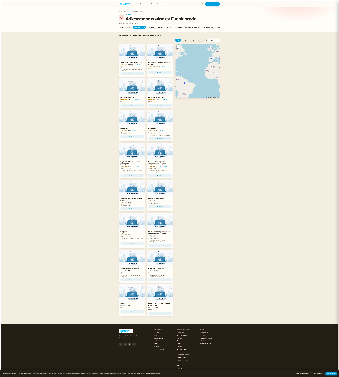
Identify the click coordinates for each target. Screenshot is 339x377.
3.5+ (201, 40)
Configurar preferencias (302, 373)
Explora (142, 4)
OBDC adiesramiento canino (157, 268)
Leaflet (208, 97)
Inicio (135, 4)
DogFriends (124, 128)
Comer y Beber (158, 338)
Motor (155, 343)
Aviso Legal (203, 341)
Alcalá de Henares (182, 335)
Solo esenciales (318, 373)
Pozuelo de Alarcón (182, 360)
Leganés (179, 346)
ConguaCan (124, 232)
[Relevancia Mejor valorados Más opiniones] (212, 40)
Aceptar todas (331, 373)
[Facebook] (121, 344)
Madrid (179, 352)
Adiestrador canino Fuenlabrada (131, 62)
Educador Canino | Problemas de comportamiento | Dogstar (159, 163)
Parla (178, 365)
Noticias (152, 4)
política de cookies (142, 373)
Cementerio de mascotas (164, 27)
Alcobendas (180, 363)
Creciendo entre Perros (156, 199)
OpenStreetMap (216, 97)
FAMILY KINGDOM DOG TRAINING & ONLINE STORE (159, 304)
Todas (121, 27)
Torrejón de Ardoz (182, 357)
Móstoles (179, 343)
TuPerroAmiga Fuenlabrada (129, 268)
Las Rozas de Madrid (183, 354)
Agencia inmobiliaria (160, 349)
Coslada (179, 368)
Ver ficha (131, 74)
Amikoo (122, 303)
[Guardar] (142, 46)
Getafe (179, 341)
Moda (155, 341)
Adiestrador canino (139, 27)
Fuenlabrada (180, 332)
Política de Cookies (205, 343)
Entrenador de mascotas (192, 27)
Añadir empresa (213, 4)
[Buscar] (202, 4)
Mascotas (126, 11)
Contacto (160, 4)
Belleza (156, 335)
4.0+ (193, 40)
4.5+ (186, 40)
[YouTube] (134, 344)
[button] (211, 58)
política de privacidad (154, 373)
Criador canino (178, 27)
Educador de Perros (127, 97)
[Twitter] (125, 344)
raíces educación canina (156, 97)
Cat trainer (151, 27)
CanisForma (152, 128)
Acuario (129, 27)
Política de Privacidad (206, 338)
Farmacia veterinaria (207, 27)
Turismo (156, 346)
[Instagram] (129, 344)
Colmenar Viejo (181, 349)
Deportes (156, 332)
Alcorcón (179, 338)
